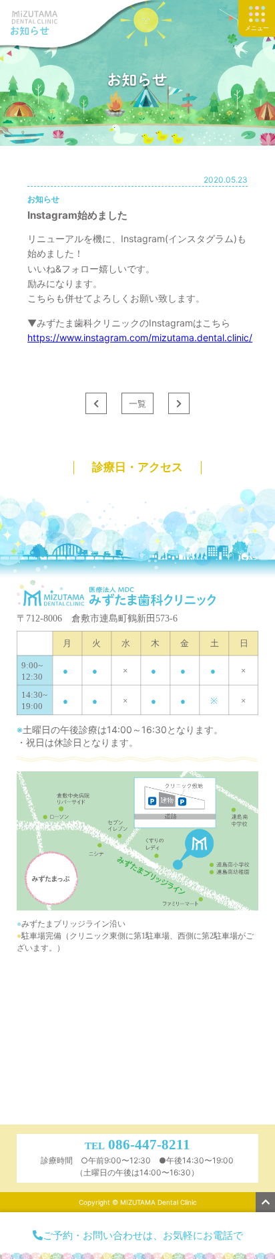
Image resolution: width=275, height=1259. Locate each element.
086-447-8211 (149, 1145)
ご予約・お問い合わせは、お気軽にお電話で (143, 1235)
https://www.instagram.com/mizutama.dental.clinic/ (139, 337)
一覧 (137, 403)
